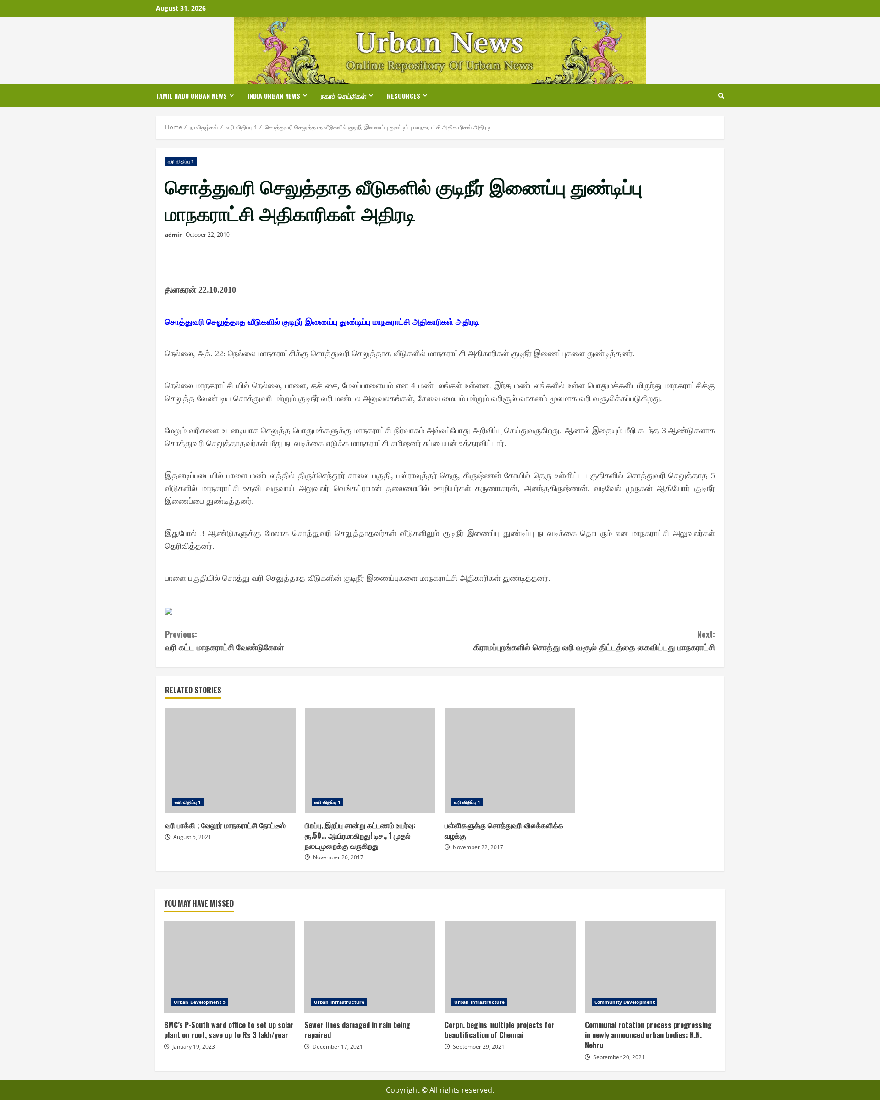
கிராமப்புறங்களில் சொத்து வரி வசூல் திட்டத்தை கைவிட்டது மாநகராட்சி (594, 640)
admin (174, 234)
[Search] (721, 96)
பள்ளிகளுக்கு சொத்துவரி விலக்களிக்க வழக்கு (510, 760)
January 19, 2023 (193, 1046)
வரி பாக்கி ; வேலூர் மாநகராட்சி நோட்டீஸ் (230, 760)
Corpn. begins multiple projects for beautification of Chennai (510, 967)
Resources (403, 95)
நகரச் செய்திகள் (343, 95)
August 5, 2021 (192, 837)
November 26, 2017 (338, 857)
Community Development (624, 1002)
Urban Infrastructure (339, 1002)
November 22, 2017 (478, 847)
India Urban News (274, 95)
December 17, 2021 (338, 1046)
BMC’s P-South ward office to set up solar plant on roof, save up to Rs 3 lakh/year (229, 967)
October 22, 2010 (208, 234)
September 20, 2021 (619, 1057)
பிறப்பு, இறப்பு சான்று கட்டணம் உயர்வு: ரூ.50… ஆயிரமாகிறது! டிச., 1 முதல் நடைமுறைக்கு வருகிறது (370, 760)
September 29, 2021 (479, 1046)
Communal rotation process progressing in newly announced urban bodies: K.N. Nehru (650, 967)
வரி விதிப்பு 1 (181, 161)
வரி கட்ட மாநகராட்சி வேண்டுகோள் (224, 640)
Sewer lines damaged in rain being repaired (369, 967)
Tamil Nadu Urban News (191, 95)
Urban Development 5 (200, 1002)
